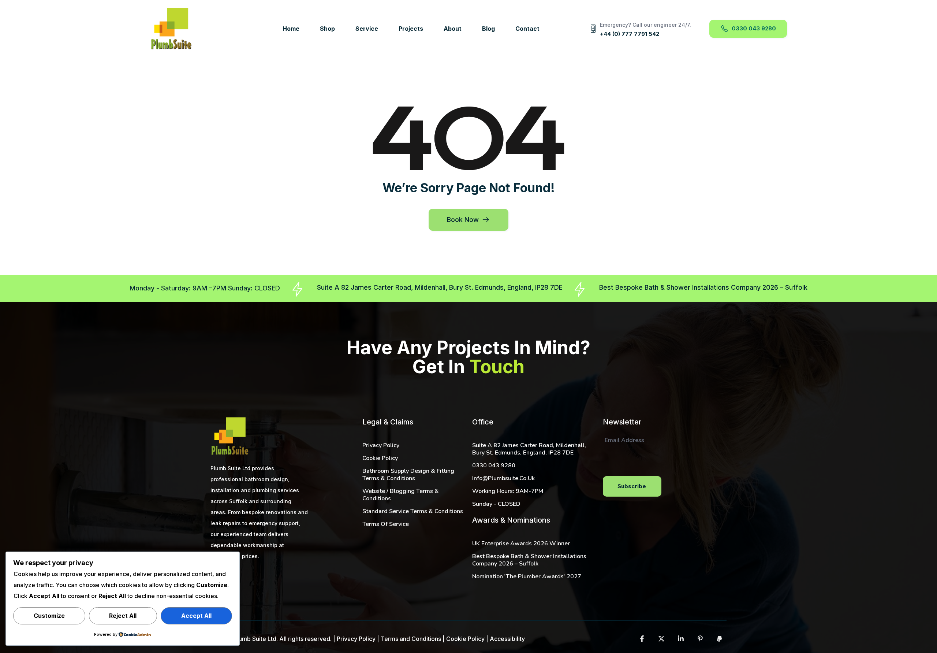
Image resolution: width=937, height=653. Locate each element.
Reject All (123, 615)
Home (291, 28)
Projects (411, 28)
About (453, 28)
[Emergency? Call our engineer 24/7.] (593, 29)
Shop (327, 28)
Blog (488, 28)
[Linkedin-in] (681, 639)
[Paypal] (720, 639)
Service (366, 28)
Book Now (463, 219)
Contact (527, 28)
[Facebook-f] (642, 639)
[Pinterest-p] (700, 639)
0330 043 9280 (754, 28)
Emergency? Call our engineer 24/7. (645, 25)
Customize (49, 615)
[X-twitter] (661, 639)
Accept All (196, 615)
